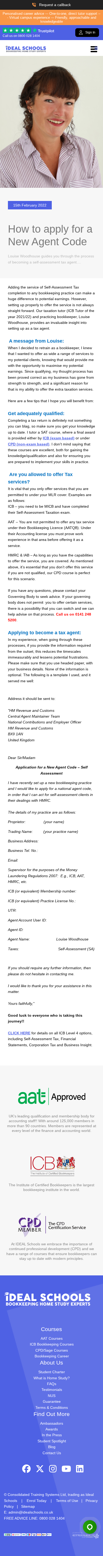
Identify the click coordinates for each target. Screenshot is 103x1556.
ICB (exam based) (58, 438)
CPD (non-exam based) (28, 444)
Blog (51, 1447)
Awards (51, 1429)
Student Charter (51, 1372)
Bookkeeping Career (52, 1356)
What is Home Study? (52, 1378)
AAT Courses (52, 1338)
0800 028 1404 (29, 36)
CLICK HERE (19, 1033)
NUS (51, 1396)
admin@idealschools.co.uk (30, 1512)
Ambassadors (51, 1423)
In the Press (52, 1435)
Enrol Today (36, 1501)
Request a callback (55, 5)
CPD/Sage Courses (51, 1350)
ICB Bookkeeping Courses (52, 1344)
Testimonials (51, 1389)
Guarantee (52, 1401)
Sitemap (28, 1506)
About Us (51, 1363)
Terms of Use (67, 1501)
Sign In (90, 32)
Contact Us (52, 1453)
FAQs (51, 1384)
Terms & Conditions (51, 1407)
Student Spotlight (52, 1441)
